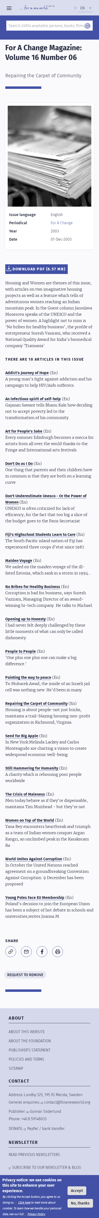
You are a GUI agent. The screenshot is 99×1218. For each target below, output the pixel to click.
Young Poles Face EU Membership (34, 897)
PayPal (32, 1128)
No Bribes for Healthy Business (32, 586)
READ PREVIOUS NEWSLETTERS (34, 1154)
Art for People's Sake (24, 431)
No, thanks (80, 1203)
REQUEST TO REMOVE (25, 975)
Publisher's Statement (29, 1050)
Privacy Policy (36, 1214)
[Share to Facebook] (42, 951)
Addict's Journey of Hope (27, 373)
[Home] (37, 8)
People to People (20, 651)
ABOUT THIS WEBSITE (27, 1031)
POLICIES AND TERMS (26, 1059)
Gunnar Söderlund (45, 1111)
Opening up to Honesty (25, 619)
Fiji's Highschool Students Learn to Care (40, 534)
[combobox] (85, 8)
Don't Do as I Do (19, 463)
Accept (77, 1190)
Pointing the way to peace (28, 677)
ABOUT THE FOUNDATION (30, 1041)
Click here (24, 1202)
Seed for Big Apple (21, 736)
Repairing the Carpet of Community (36, 703)
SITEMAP (16, 1068)
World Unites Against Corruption (33, 859)
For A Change (62, 223)
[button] (10, 951)
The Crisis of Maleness (25, 794)
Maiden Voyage (18, 560)
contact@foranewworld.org (67, 1102)
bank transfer (53, 1128)
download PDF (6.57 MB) (38, 269)
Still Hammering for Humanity (31, 768)
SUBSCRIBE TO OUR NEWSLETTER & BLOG (46, 1167)
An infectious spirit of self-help (33, 399)
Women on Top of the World (29, 820)
